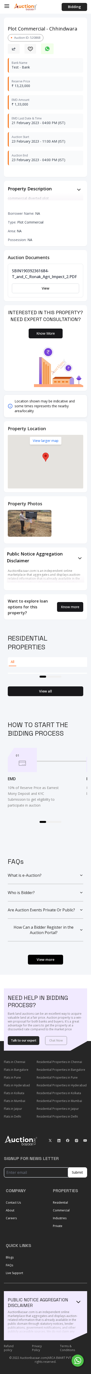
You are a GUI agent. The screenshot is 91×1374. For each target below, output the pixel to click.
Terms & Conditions (67, 1348)
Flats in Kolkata (14, 1093)
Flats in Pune (12, 1077)
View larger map (45, 440)
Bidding (74, 6)
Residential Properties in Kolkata (59, 1093)
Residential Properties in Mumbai (59, 1101)
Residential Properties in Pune (57, 1077)
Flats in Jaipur (13, 1109)
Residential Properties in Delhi (57, 1116)
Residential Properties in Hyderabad (62, 1085)
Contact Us (13, 1202)
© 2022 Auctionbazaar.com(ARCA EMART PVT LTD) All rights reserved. (45, 1360)
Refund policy (9, 1348)
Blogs (10, 1257)
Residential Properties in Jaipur (58, 1109)
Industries (59, 1218)
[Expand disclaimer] (78, 190)
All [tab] (12, 661)
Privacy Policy (37, 1348)
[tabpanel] (47, 673)
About (10, 1210)
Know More (45, 333)
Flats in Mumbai (14, 1101)
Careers (11, 1218)
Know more (70, 606)
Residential (60, 1202)
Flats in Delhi (12, 1116)
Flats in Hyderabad (17, 1085)
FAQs (9, 1265)
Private (57, 1226)
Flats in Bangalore (16, 1070)
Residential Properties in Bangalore (61, 1070)
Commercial (61, 1210)
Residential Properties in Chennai (59, 1062)
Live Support (14, 1273)
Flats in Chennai (14, 1062)
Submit (77, 1172)
